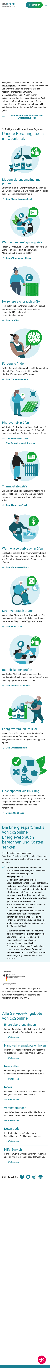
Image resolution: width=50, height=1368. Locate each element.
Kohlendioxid (37, 104)
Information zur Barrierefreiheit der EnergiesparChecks (27, 116)
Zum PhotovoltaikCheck (17, 438)
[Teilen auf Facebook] (22, 1177)
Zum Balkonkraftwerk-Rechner (20, 443)
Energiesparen (9, 85)
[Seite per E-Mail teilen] (40, 1177)
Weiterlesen (13, 1037)
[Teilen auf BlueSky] (28, 1177)
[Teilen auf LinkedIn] (34, 1177)
